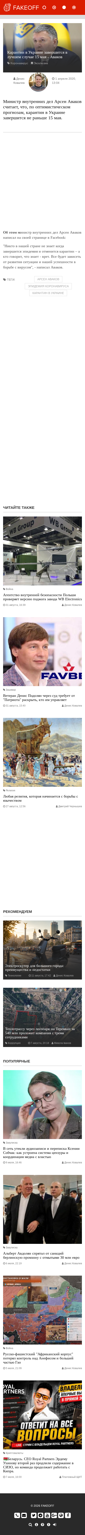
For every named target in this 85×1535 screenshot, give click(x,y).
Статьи (67, 7)
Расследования (77, 7)
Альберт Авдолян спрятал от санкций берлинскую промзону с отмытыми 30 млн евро (41, 1255)
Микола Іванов (62, 1043)
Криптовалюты (14, 1453)
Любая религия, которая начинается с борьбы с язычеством (40, 798)
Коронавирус (19, 63)
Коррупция (14, 1043)
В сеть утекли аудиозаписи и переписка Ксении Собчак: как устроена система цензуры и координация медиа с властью (41, 1152)
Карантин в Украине (48, 293)
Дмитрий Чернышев (70, 806)
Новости (47, 7)
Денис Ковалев (73, 605)
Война (9, 589)
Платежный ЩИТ (72, 1477)
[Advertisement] (42, 181)
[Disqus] (42, 449)
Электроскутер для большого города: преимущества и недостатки (34, 968)
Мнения (57, 7)
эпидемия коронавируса (48, 286)
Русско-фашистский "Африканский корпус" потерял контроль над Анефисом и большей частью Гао (38, 1358)
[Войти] (54, 1524)
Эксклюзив (41, 63)
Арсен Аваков (48, 279)
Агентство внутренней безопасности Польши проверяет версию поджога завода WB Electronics (42, 597)
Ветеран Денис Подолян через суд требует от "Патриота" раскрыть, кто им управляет (39, 698)
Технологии (14, 975)
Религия (10, 790)
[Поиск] (30, 1524)
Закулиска (12, 1142)
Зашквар (11, 689)
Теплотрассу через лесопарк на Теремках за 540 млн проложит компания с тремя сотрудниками (40, 1033)
